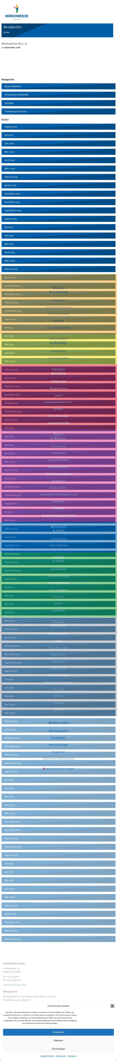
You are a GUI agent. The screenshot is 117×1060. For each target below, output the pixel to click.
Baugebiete (58, 480)
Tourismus (58, 596)
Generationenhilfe (58, 422)
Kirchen (58, 408)
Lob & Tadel (58, 661)
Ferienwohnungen (58, 576)
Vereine (58, 603)
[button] (112, 1005)
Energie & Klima (58, 487)
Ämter (58, 640)
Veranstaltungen (58, 744)
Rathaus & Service (58, 623)
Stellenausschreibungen (58, 682)
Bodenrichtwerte (58, 460)
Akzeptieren (58, 1032)
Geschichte (58, 610)
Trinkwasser (58, 453)
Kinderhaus (58, 300)
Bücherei (58, 320)
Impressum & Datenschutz (58, 758)
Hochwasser (58, 446)
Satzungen (58, 689)
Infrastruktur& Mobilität (58, 341)
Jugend (59, 395)
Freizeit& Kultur (58, 559)
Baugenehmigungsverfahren (58, 515)
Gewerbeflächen (58, 545)
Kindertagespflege (58, 313)
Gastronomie (58, 568)
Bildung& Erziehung (58, 290)
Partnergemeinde (58, 582)
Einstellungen (58, 1049)
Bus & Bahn (59, 351)
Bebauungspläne (58, 466)
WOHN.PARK (58, 381)
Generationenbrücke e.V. (58, 402)
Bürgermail (58, 751)
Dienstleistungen (58, 647)
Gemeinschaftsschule (58, 306)
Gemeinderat (58, 668)
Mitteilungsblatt (58, 730)
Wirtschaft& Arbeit (58, 528)
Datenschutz (61, 1056)
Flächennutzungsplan (58, 473)
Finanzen (58, 702)
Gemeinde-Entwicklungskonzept (59, 494)
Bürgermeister (58, 654)
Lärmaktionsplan (58, 357)
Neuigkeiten (58, 737)
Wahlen (58, 695)
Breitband (58, 508)
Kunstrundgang (59, 589)
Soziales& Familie (58, 371)
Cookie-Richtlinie (47, 1056)
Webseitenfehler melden (59, 768)
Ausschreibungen (58, 675)
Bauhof (58, 709)
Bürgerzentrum (58, 388)
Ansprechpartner (58, 633)
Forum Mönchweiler (58, 327)
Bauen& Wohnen (58, 436)
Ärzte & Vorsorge (58, 415)
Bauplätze (59, 501)
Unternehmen (59, 538)
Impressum (71, 1056)
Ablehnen (58, 1040)
